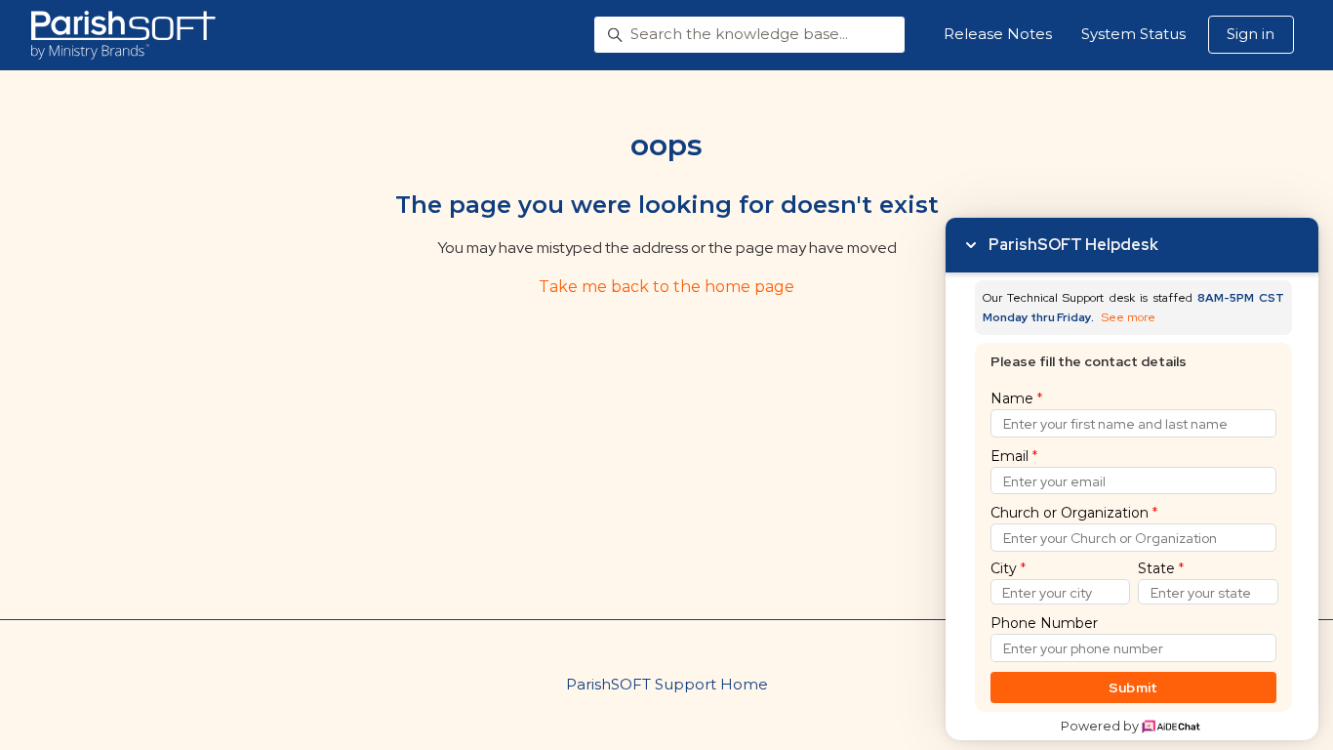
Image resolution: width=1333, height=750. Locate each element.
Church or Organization (1073, 512)
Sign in (1250, 33)
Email (1013, 456)
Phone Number (1044, 623)
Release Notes (998, 33)
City (1008, 568)
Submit (1133, 687)
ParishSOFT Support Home (667, 684)
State (1161, 568)
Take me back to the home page (666, 286)
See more (1128, 318)
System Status (1133, 33)
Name (1016, 398)
